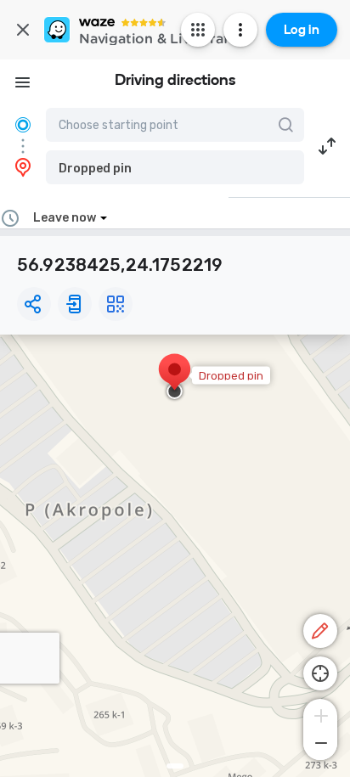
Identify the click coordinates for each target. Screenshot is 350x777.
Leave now (64, 218)
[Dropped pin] (175, 378)
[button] (175, 167)
